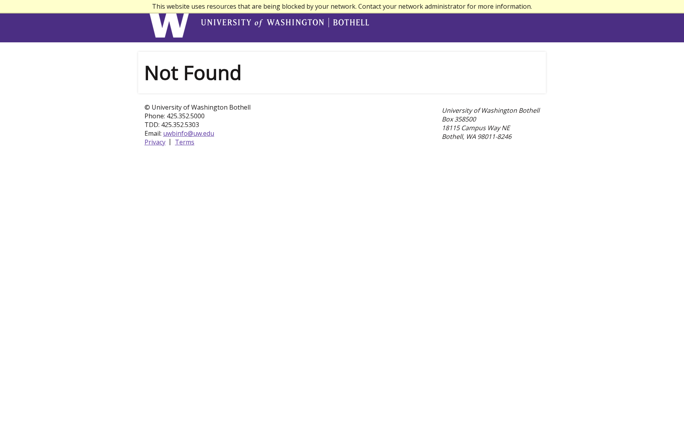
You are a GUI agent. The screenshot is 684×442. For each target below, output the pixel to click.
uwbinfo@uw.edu (188, 133)
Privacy (154, 142)
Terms (184, 142)
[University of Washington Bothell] (170, 22)
